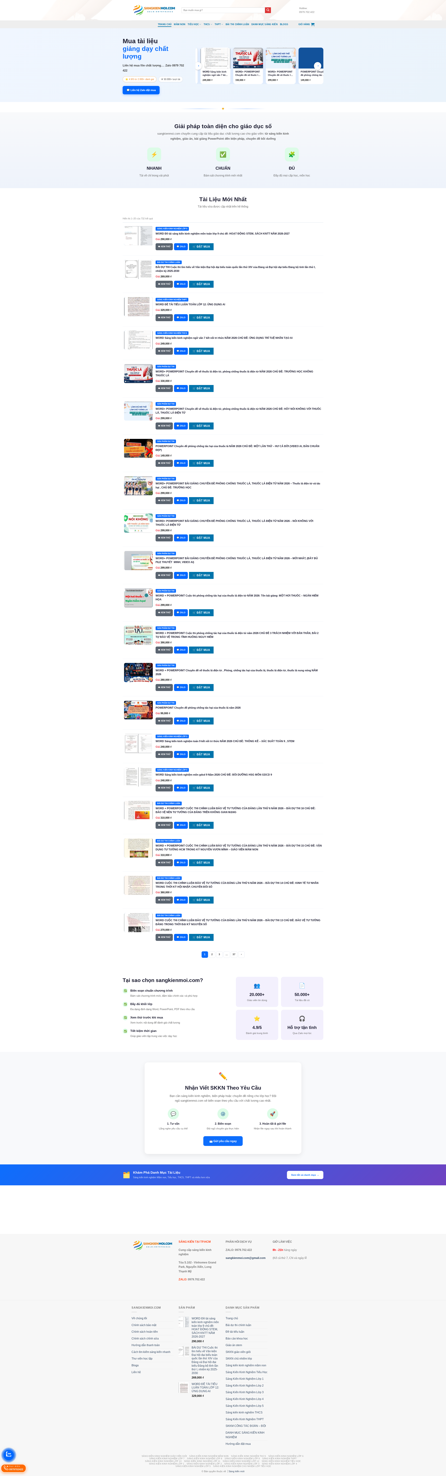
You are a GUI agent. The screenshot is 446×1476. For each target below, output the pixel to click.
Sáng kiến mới (236, 1471)
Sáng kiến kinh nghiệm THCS (244, 1412)
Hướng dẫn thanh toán (146, 1345)
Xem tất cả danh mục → (305, 1174)
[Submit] (268, 10)
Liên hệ (136, 1372)
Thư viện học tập (142, 1358)
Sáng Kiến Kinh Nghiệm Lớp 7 (167, 1458)
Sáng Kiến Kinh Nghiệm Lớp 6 (286, 1456)
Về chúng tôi (139, 1318)
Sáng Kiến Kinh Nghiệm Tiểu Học (246, 1372)
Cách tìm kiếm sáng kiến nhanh (151, 1351)
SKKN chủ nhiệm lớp (239, 1358)
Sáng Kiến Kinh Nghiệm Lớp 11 (202, 1461)
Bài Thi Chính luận (237, 24)
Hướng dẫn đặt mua (238, 1443)
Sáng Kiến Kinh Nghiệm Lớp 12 (241, 1461)
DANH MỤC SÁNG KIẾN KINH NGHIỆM (245, 1435)
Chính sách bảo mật (144, 1325)
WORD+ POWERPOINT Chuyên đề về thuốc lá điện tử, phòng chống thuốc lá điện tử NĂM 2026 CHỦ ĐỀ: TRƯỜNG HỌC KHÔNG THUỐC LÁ (213, 73)
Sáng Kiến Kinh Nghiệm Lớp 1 (245, 1378)
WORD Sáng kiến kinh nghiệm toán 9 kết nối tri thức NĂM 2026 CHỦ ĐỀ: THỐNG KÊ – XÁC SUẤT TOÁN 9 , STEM (225, 741)
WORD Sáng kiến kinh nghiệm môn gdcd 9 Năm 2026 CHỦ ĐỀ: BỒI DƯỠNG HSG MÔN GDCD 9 (214, 774)
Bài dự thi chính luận (238, 1325)
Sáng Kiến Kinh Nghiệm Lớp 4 (245, 1399)
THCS (207, 24)
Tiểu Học (193, 24)
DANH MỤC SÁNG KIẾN (264, 24)
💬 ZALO (180, 246)
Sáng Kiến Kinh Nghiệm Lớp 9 (242, 1458)
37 (234, 954)
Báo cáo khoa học (237, 1338)
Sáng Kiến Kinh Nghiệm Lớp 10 (163, 1461)
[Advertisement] (223, 1209)
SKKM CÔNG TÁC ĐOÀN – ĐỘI (246, 1425)
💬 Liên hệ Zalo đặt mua (141, 90)
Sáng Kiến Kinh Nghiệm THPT (245, 1419)
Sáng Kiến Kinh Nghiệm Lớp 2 (245, 1385)
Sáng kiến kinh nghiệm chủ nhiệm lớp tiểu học (242, 1466)
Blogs (284, 24)
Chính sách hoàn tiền (145, 1331)
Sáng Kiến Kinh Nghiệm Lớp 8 (204, 1458)
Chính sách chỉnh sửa (145, 1338)
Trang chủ (164, 24)
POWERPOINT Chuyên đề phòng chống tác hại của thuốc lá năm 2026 (198, 707)
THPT (218, 24)
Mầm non (179, 24)
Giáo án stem (234, 1345)
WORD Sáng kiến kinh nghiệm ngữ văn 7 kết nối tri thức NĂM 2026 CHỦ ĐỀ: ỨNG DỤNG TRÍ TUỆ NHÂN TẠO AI (224, 337)
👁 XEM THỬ (164, 246)
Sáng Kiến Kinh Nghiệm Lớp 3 (245, 1392)
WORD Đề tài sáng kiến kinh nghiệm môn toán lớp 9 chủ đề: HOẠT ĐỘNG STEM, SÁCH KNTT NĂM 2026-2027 (223, 233)
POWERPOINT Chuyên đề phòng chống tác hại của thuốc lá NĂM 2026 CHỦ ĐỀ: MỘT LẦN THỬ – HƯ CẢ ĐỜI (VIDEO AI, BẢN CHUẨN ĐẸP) (278, 73)
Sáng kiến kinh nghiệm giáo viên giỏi (164, 1456)
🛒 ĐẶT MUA (201, 246)
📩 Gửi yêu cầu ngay (223, 1141)
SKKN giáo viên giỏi (238, 1351)
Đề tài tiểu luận (235, 1331)
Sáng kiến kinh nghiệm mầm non (246, 1365)
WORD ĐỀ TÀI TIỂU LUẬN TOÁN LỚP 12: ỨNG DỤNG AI (190, 304)
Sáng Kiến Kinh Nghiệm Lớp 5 (245, 1405)
